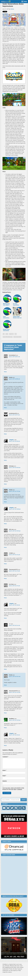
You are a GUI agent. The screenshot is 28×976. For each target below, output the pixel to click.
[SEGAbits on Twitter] (12, 808)
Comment (5, 756)
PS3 (15, 333)
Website (5, 781)
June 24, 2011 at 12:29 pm (14, 720)
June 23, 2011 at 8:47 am (14, 356)
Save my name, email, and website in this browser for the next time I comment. (13, 788)
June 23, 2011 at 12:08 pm (14, 509)
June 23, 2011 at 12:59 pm (14, 531)
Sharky (12, 9)
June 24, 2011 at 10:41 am (14, 676)
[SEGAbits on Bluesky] (8, 808)
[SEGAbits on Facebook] (16, 808)
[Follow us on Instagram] (20, 808)
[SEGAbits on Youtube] (4, 808)
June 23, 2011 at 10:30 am (14, 467)
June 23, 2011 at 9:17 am (14, 415)
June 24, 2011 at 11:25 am (14, 692)
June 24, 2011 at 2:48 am (14, 605)
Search (23, 799)
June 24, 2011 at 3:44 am (14, 625)
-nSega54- (11, 439)
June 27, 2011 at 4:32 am (14, 735)
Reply (5, 371)
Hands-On (11, 333)
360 (3, 333)
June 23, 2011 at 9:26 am (14, 441)
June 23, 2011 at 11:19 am (14, 491)
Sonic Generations (17, 336)
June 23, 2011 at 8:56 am (14, 379)
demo (7, 333)
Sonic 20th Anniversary (7, 336)
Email (4, 775)
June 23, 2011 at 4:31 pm (14, 571)
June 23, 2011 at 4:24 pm (14, 554)
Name (4, 770)
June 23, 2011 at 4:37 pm (14, 585)
